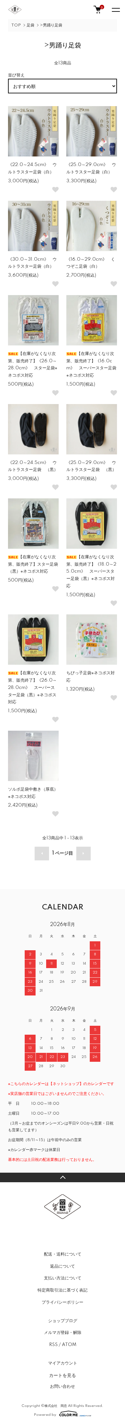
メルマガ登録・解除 (62, 1332)
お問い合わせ (62, 1386)
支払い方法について (62, 1278)
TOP (16, 25)
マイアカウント (62, 1363)
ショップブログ (62, 1321)
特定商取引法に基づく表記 (63, 1290)
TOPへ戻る (62, 1177)
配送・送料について (62, 1254)
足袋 (30, 25)
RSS (53, 1345)
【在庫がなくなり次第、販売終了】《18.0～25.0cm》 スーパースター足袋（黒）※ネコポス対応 (91, 571)
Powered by (45, 1414)
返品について (62, 1266)
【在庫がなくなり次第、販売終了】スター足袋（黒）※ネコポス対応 (33, 564)
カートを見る (62, 1375)
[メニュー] (115, 9)
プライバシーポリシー (62, 1302)
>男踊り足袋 (51, 25)
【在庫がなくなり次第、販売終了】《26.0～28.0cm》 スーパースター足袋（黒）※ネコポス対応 (32, 687)
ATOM (69, 1345)
